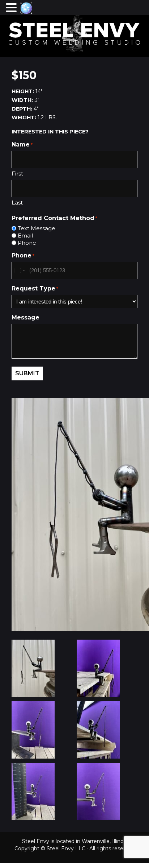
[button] (12, 8)
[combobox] (19, 270)
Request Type (35, 288)
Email (25, 235)
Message (25, 317)
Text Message (36, 228)
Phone (27, 242)
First (17, 173)
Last (17, 202)
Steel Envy (74, 33)
